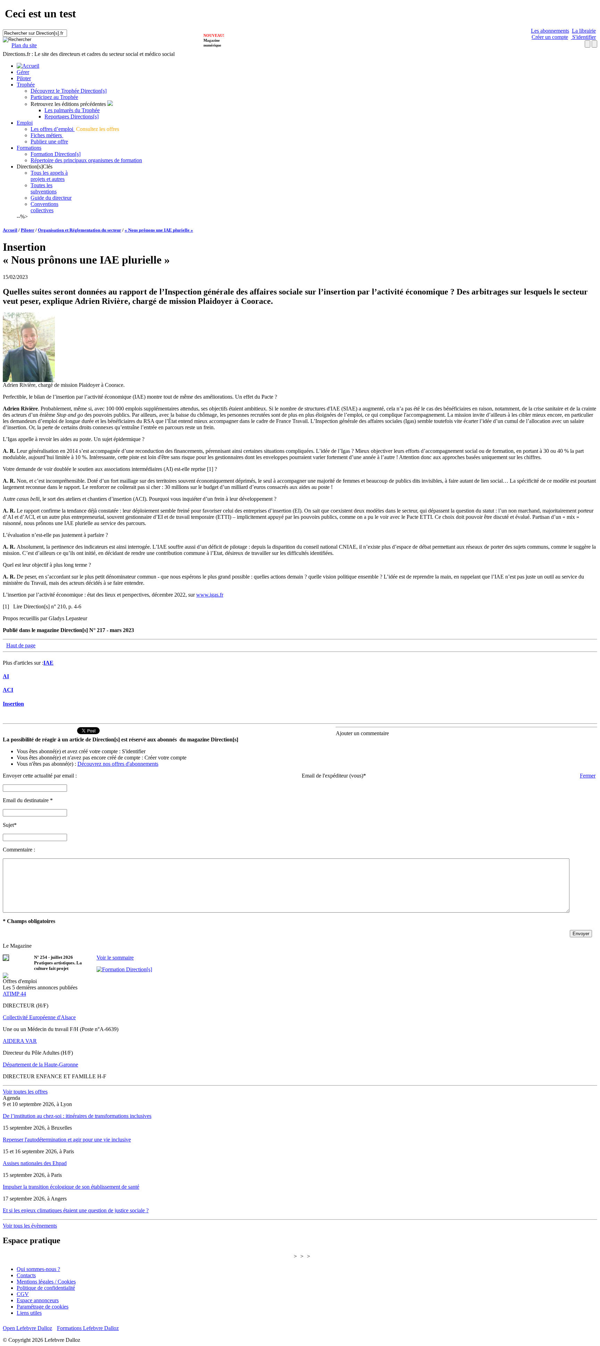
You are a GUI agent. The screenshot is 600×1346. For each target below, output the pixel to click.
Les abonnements (550, 31)
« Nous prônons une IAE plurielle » (159, 230)
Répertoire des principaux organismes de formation (86, 160)
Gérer (23, 72)
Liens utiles (29, 1313)
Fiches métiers (47, 135)
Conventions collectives (44, 207)
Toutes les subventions (44, 188)
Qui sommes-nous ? (38, 1269)
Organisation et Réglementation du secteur (79, 230)
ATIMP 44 (14, 994)
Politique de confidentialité (46, 1288)
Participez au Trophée (54, 97)
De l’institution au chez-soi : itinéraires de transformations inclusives (77, 1116)
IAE (48, 663)
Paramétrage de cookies (42, 1307)
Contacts (26, 1275)
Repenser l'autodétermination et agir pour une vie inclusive (67, 1140)
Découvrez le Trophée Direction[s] (69, 91)
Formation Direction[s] (56, 154)
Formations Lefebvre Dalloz (88, 1328)
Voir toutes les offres (25, 1092)
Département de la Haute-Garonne (40, 1064)
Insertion (13, 704)
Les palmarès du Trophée (72, 110)
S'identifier (583, 37)
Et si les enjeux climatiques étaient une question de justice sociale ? (76, 1210)
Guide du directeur (51, 198)
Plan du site (24, 45)
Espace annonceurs (38, 1300)
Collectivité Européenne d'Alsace (39, 1017)
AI (6, 676)
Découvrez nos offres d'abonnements (117, 764)
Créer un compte (550, 37)
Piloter (24, 78)
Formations (29, 148)
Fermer (587, 776)
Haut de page (20, 645)
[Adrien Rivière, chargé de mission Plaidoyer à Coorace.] (29, 380)
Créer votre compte (165, 758)
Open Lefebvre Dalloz (27, 1328)
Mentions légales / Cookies (46, 1282)
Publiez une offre (49, 141)
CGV (23, 1294)
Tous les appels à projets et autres (49, 176)
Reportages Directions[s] (71, 116)
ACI (8, 690)
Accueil (10, 230)
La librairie (584, 31)
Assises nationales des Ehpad (35, 1163)
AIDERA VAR (20, 1041)
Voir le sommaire (115, 958)
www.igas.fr (209, 595)
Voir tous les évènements (30, 1226)
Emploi (25, 123)
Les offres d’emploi (53, 129)
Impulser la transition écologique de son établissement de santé (71, 1187)
